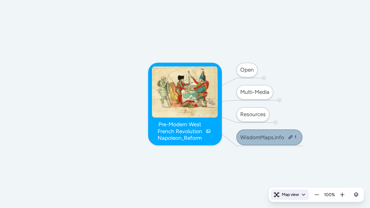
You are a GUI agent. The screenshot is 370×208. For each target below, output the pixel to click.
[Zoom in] (342, 195)
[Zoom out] (317, 195)
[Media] (208, 131)
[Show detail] (356, 195)
